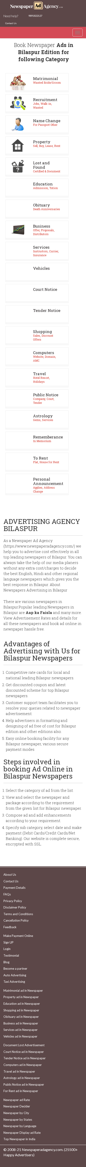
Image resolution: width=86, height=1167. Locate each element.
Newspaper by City (16, 1113)
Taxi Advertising (14, 981)
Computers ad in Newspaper (22, 1065)
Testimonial (11, 955)
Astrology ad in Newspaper (21, 1078)
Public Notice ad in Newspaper (23, 1084)
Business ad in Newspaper (20, 1023)
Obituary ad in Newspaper (21, 1016)
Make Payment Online (18, 936)
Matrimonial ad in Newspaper (23, 990)
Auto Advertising (14, 975)
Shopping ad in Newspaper (21, 1010)
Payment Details (14, 887)
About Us (9, 874)
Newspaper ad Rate (16, 1100)
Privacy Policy (12, 901)
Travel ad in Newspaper (19, 1071)
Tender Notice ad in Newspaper (24, 1058)
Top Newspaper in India (19, 1139)
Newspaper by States (17, 1119)
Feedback (10, 927)
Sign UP (8, 942)
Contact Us (11, 23)
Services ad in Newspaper (20, 1030)
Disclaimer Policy (14, 907)
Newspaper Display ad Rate (22, 1132)
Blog (6, 962)
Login (7, 949)
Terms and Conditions (18, 914)
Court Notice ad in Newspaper (23, 1052)
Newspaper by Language (19, 1126)
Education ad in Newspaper (21, 1003)
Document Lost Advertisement (23, 1045)
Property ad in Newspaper (21, 997)
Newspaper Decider (16, 1106)
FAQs (7, 894)
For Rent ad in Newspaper (20, 1091)
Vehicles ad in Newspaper (20, 1036)
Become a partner (15, 968)
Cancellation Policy (16, 920)
